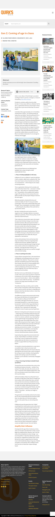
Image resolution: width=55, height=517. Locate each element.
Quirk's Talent (45, 492)
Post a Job (44, 487)
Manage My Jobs (46, 489)
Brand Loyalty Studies (6, 92)
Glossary (31, 499)
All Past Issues (32, 471)
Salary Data (31, 506)
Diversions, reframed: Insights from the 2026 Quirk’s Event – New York (47, 49)
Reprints (34, 515)
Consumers (4, 104)
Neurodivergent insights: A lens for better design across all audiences (47, 129)
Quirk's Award (32, 488)
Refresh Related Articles (48, 146)
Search (6, 23)
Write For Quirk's (33, 477)
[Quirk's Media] (7, 12)
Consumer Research (6, 94)
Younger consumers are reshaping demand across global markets (48, 77)
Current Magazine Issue (34, 468)
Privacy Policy (28, 515)
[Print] (2, 122)
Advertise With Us (5, 484)
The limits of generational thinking (46, 103)
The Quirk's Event (5, 481)
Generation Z (4, 106)
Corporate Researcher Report (34, 502)
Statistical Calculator (33, 508)
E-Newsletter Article (6, 111)
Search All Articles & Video (33, 474)
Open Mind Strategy (26, 99)
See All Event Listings (34, 483)
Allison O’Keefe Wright (9, 38)
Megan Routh (21, 38)
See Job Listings (46, 485)
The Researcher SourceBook (46, 467)
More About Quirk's (5, 479)
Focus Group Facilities (47, 471)
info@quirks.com (46, 504)
